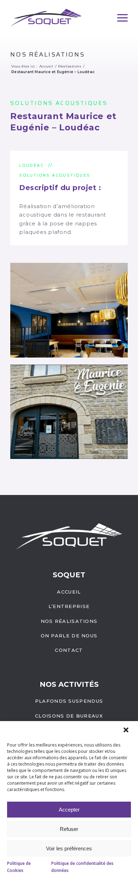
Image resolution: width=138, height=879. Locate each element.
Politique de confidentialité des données (82, 866)
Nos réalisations (47, 54)
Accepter (69, 810)
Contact (69, 650)
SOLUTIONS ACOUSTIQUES (59, 103)
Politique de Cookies (19, 866)
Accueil (69, 592)
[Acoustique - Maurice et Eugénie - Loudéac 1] (69, 310)
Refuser (69, 829)
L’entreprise (69, 606)
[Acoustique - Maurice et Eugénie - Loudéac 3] (69, 412)
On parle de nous (69, 635)
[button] (126, 730)
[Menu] (122, 18)
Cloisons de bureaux (69, 716)
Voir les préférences (69, 848)
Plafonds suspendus (69, 701)
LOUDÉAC (31, 165)
